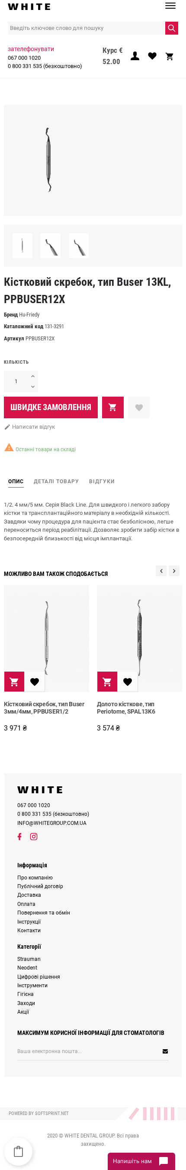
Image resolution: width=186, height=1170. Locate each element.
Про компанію (35, 878)
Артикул (14, 338)
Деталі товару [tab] (56, 481)
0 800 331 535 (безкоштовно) (45, 66)
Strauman (29, 959)
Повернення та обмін (43, 913)
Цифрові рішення (38, 977)
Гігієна (25, 994)
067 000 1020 (24, 58)
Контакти (29, 931)
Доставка (29, 895)
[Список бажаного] (152, 58)
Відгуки (102, 481)
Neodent (27, 968)
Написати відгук (29, 426)
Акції (23, 1012)
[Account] (135, 58)
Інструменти (32, 986)
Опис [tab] (16, 481)
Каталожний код (23, 326)
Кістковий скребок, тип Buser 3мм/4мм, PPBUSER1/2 (44, 708)
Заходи (26, 1003)
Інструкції (29, 922)
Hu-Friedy (29, 314)
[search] (171, 28)
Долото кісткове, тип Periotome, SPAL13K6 (126, 708)
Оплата (26, 904)
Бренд (11, 314)
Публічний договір (40, 886)
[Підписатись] (138, 1051)
